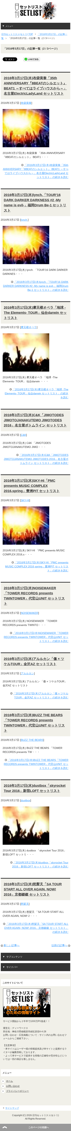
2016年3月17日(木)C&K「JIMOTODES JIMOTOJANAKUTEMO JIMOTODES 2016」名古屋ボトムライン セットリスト (35, 420)
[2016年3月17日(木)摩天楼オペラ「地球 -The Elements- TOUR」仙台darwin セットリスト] (26, 369)
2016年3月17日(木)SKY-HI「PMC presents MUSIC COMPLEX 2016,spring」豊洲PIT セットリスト (32, 486)
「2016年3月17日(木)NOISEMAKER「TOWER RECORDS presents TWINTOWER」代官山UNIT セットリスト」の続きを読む (36, 637)
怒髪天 (25, 903)
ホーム (9, 1081)
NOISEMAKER (29, 612)
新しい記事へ (12, 945)
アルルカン (27, 673)
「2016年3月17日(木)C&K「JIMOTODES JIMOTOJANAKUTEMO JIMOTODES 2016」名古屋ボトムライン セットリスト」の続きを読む (36, 459)
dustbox (25, 800)
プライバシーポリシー (17, 1091)
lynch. (24, 219)
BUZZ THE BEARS (32, 739)
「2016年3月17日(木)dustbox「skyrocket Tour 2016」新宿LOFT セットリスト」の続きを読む (40, 864)
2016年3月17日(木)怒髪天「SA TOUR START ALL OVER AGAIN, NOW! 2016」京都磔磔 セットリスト (33, 889)
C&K (23, 434)
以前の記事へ (59, 945)
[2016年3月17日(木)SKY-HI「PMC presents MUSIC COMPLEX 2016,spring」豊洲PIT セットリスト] (26, 542)
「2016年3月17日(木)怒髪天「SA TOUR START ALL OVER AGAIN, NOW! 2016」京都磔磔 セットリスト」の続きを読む (36, 927)
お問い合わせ (13, 1086)
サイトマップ (12, 1108)
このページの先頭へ (38, 1127)
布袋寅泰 (26, 102)
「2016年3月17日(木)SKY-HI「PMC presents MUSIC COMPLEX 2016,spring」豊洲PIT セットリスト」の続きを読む (36, 566)
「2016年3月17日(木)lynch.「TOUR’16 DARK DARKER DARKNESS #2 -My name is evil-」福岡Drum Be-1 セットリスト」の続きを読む (35, 285)
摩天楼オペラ (29, 327)
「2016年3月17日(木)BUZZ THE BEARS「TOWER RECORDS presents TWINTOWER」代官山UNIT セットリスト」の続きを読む (36, 764)
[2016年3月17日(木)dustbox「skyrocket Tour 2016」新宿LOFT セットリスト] (26, 842)
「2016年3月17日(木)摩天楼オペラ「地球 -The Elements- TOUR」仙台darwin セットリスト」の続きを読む (36, 393)
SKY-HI (25, 500)
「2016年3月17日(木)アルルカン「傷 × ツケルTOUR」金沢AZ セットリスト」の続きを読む (40, 695)
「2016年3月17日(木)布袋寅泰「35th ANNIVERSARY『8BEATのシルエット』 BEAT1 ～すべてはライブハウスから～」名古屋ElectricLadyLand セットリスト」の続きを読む (35, 171)
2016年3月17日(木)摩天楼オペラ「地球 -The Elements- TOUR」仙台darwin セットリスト (35, 313)
